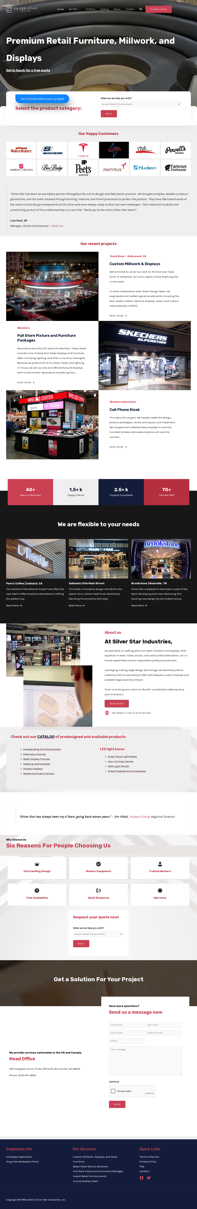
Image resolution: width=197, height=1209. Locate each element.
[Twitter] (149, 1178)
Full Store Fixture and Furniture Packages (98, 1171)
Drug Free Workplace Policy (22, 1161)
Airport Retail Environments (89, 1176)
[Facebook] (141, 1178)
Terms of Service (149, 1156)
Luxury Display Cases (85, 1181)
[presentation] (132, 1091)
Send (117, 1104)
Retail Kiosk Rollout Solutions (90, 1166)
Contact (144, 1171)
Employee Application (19, 1156)
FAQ (142, 1166)
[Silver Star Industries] (21, 8)
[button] (79, 9)
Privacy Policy (148, 1161)
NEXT (109, 113)
